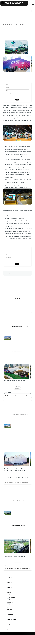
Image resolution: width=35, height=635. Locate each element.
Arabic (8, 629)
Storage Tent (9, 609)
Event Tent (9, 599)
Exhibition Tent (10, 602)
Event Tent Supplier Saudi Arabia (9, 273)
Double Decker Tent (11, 597)
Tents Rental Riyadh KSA (25, 273)
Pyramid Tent (9, 594)
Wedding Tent (9, 612)
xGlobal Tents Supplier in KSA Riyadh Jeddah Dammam (14, 3)
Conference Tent (10, 604)
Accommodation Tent (11, 614)
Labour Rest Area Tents (11, 619)
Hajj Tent (8, 624)
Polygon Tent (9, 582)
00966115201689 (17, 388)
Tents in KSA (18, 273)
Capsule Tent (9, 577)
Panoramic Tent (10, 592)
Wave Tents (9, 589)
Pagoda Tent (9, 587)
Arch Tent (9, 575)
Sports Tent (9, 607)
